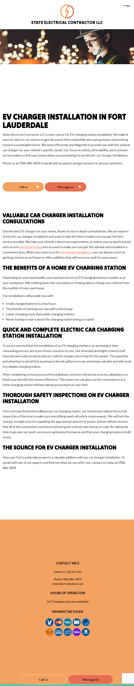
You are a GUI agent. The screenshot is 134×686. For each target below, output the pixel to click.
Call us (43, 679)
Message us (90, 679)
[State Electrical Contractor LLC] (67, 11)
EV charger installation (75, 252)
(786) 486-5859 (71, 579)
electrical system (30, 247)
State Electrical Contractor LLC (67, 22)
